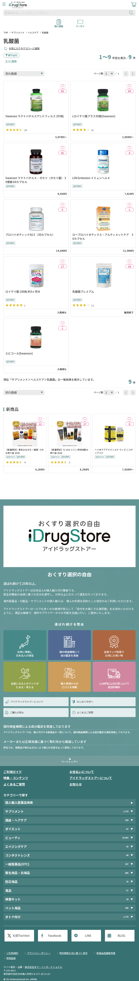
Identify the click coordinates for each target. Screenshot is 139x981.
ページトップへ (69, 761)
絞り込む (13, 55)
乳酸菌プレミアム (83, 291)
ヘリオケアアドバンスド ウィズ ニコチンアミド (114, 451)
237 (126, 864)
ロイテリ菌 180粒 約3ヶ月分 (22, 291)
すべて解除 (11, 61)
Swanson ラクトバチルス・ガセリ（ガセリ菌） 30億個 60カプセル (35, 180)
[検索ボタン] (132, 13)
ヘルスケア (33, 32)
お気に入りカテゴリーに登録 (24, 48)
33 (127, 846)
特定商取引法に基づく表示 (73, 953)
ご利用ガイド (12, 771)
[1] (129, 204)
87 (127, 829)
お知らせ (76, 784)
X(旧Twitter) (21, 935)
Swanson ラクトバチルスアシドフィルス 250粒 (34, 116)
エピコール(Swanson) (19, 353)
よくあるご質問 (14, 784)
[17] (62, 261)
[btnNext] (133, 73)
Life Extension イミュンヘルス (91, 178)
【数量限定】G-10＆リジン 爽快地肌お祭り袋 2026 (69, 451)
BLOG (121, 935)
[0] (129, 418)
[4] (129, 147)
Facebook (54, 935)
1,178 (125, 811)
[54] (129, 85)
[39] (129, 261)
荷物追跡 (11, 958)
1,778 (125, 916)
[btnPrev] (126, 73)
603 (126, 873)
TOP (5, 32)
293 (126, 908)
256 (126, 820)
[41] (62, 147)
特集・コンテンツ (15, 778)
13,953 (125, 837)
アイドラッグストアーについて (91, 778)
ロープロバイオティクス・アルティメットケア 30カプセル (102, 236)
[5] (62, 204)
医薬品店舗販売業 (105, 953)
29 (127, 899)
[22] (40, 418)
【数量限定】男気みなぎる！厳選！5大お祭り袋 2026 (24, 451)
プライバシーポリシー (38, 953)
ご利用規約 (12, 953)
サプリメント (17, 32)
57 (127, 890)
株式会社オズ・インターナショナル (43, 967)
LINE (88, 935)
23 (127, 881)
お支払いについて (82, 771)
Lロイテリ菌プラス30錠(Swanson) (93, 116)
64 (127, 855)
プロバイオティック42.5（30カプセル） (30, 234)
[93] (62, 85)
